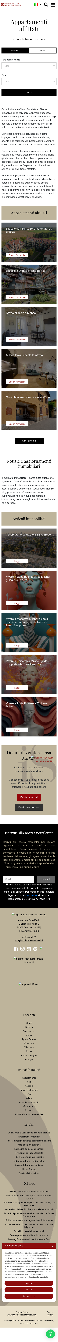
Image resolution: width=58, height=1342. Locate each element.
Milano (29, 1023)
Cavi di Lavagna (29, 1055)
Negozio (29, 1086)
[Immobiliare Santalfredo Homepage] (11, 3)
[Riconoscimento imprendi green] (29, 983)
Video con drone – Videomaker (29, 1161)
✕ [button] (52, 1246)
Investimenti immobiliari (29, 1136)
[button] (38, 5)
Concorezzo (29, 1031)
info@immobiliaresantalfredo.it (29, 940)
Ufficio (29, 1094)
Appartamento (29, 1078)
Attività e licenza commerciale (29, 1114)
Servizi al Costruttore (29, 1173)
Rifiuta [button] (29, 1290)
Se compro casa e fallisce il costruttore (29, 1235)
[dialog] (29, 1272)
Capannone (29, 1106)
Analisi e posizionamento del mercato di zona (29, 1140)
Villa (29, 1082)
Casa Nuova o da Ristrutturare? (29, 1231)
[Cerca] (46, 4)
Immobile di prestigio (29, 1102)
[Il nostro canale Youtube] (29, 948)
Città (3, 75)
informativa (31, 895)
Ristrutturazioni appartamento (29, 1152)
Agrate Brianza (29, 1039)
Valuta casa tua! (29, 797)
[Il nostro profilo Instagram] (22, 948)
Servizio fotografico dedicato (29, 1165)
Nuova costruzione (29, 1090)
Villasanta (29, 1047)
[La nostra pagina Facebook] (16, 948)
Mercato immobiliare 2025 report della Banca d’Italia (29, 1209)
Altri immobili (29, 440)
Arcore (29, 1051)
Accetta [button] (29, 1283)
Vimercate (29, 1043)
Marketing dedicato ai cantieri (29, 1148)
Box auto (29, 1110)
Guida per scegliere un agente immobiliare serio (29, 1220)
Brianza (29, 1027)
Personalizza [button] (29, 1296)
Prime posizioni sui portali (29, 1144)
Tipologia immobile (10, 59)
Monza (29, 1035)
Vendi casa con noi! (29, 807)
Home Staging (29, 1169)
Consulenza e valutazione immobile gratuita (29, 1132)
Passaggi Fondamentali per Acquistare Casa (29, 1239)
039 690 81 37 (29, 936)
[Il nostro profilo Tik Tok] (42, 948)
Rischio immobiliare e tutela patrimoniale (29, 1191)
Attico (29, 1098)
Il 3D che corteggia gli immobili (29, 1157)
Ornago (29, 1059)
